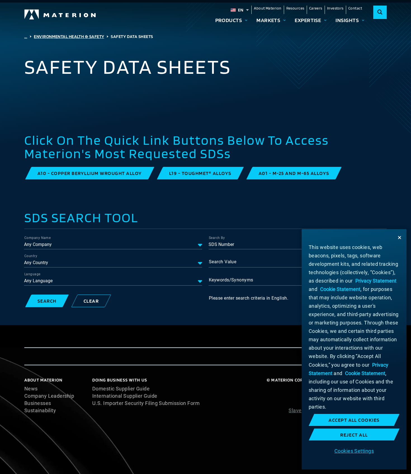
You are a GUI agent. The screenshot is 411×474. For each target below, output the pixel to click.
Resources (295, 8)
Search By (217, 238)
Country (30, 256)
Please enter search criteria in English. (248, 298)
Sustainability (40, 410)
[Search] (380, 12)
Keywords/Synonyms (231, 280)
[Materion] (60, 14)
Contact (355, 8)
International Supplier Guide (124, 396)
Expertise (308, 20)
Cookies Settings (354, 451)
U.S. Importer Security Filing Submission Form (146, 403)
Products (228, 20)
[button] (89, 173)
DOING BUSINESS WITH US (119, 380)
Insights (347, 20)
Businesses (37, 403)
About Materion (267, 8)
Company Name (37, 238)
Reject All (354, 435)
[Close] (399, 237)
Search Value (222, 261)
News (31, 389)
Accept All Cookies (354, 420)
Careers (315, 8)
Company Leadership (49, 396)
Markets (268, 20)
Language (32, 274)
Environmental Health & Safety (69, 36)
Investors (335, 8)
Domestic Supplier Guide (121, 389)
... (25, 36)
